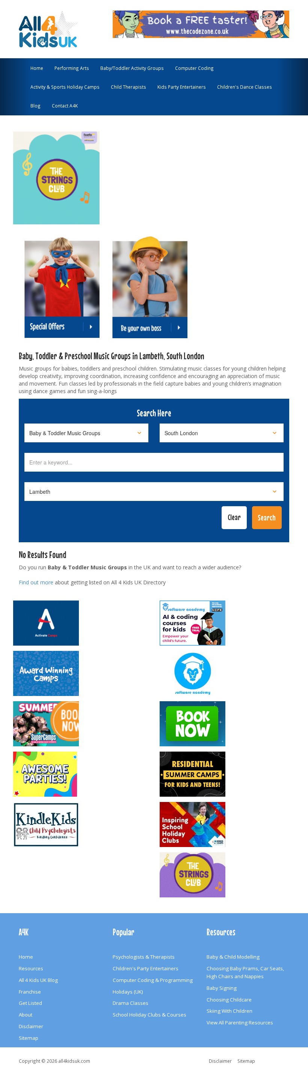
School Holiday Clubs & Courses (149, 1014)
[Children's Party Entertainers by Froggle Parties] (227, 723)
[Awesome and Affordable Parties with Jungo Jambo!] (80, 774)
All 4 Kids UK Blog (38, 980)
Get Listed (30, 1003)
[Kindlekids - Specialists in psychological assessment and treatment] (80, 824)
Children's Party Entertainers (145, 968)
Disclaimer (31, 1026)
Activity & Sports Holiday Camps (65, 87)
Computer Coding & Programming (153, 980)
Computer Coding (194, 68)
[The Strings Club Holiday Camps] (56, 174)
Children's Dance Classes (244, 87)
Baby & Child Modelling (233, 956)
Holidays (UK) (128, 991)
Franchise (30, 991)
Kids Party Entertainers (181, 87)
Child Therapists (128, 87)
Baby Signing (222, 988)
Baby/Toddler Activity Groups (132, 68)
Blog (35, 106)
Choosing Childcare (229, 999)
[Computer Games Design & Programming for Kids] (227, 673)
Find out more (36, 582)
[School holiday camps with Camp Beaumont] (80, 673)
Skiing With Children (229, 1010)
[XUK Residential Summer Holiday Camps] (227, 774)
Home (36, 68)
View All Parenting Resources (240, 1022)
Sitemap (28, 1038)
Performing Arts (71, 68)
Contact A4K (65, 106)
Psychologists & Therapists (144, 956)
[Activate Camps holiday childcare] (80, 623)
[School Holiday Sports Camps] (227, 824)
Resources (31, 968)
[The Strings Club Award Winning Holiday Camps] (227, 874)
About (25, 1014)
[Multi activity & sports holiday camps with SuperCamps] (80, 723)
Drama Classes (130, 1003)
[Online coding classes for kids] (201, 23)
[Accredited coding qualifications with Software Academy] (227, 623)
